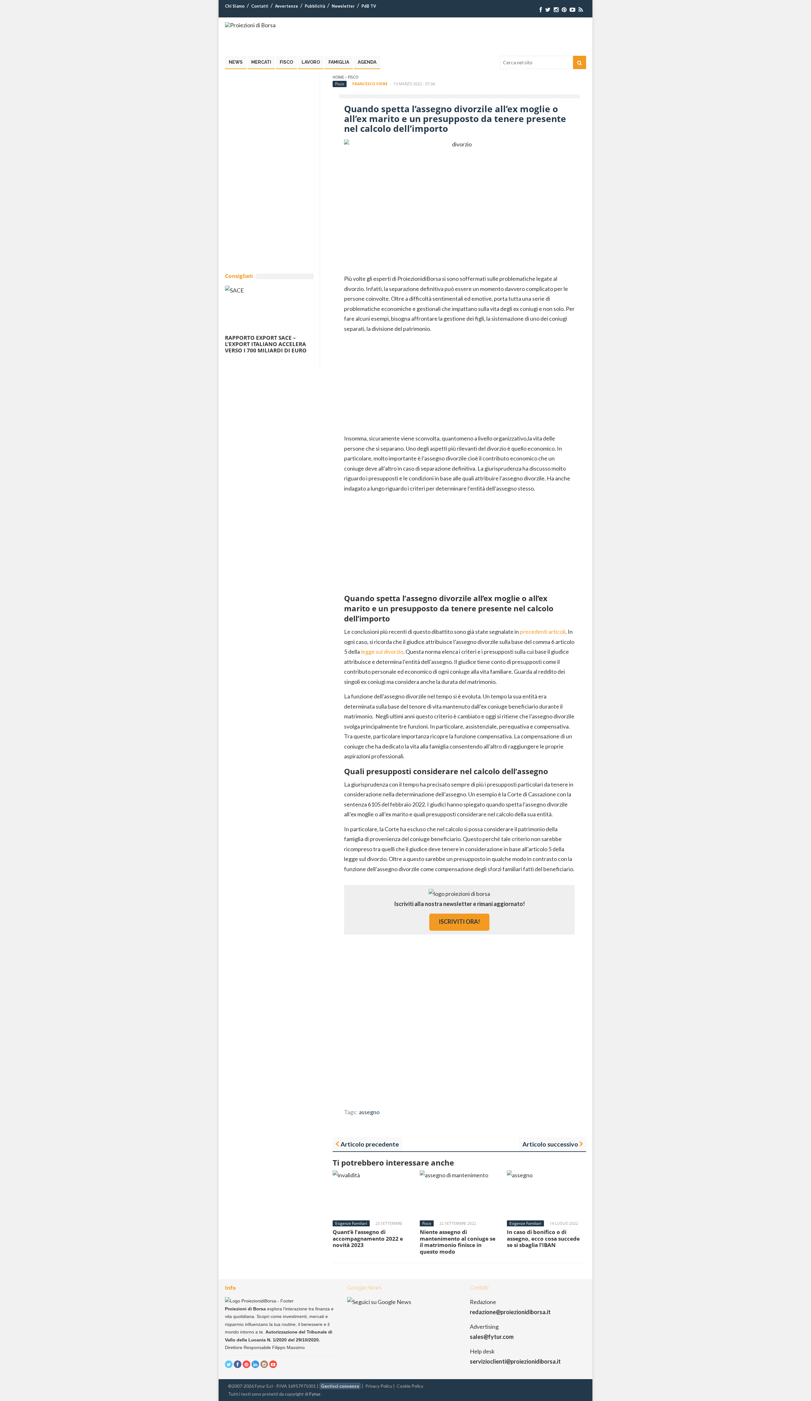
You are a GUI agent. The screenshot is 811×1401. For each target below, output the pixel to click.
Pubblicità (315, 6)
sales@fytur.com (492, 1336)
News (236, 62)
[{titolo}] (541, 10)
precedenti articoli (542, 631)
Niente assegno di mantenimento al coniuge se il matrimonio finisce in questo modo (457, 1241)
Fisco (286, 62)
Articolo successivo (550, 1144)
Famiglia (339, 62)
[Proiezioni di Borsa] (250, 25)
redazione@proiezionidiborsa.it (510, 1311)
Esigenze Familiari (351, 1223)
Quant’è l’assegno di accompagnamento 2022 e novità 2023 (368, 1238)
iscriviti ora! (459, 921)
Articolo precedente (370, 1144)
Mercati (261, 62)
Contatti (259, 6)
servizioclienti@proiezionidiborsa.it (515, 1361)
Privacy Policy (378, 1386)
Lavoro (311, 62)
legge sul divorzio (382, 651)
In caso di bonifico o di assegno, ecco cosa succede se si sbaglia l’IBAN (543, 1238)
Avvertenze (286, 6)
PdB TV (368, 6)
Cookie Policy (410, 1386)
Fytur (315, 1394)
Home (338, 77)
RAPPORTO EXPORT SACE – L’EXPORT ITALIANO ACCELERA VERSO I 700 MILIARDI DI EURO (266, 344)
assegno (369, 1112)
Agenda (367, 62)
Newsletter (343, 6)
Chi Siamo (235, 6)
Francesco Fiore (370, 84)
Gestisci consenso (340, 1386)
